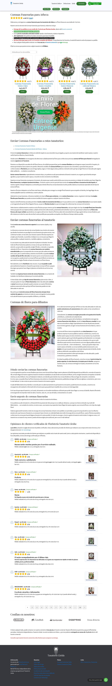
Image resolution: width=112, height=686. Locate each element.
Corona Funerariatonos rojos (23, 84)
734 (80, 607)
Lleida (73, 3)
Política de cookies (39, 666)
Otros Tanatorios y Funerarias (89, 662)
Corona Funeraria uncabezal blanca (89, 84)
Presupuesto (65, 9)
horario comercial (67, 29)
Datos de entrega (39, 664)
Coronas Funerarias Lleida (64, 662)
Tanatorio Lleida (18, 3)
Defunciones (67, 3)
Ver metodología (26, 430)
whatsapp (65, 42)
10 (70, 607)
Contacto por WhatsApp (41, 677)
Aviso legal (37, 662)
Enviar (23, 91)
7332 (30, 18)
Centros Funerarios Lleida (64, 664)
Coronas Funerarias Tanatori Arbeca (25, 146)
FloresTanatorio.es (24, 662)
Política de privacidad (40, 669)
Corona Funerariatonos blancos (67, 84)
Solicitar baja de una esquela (42, 675)
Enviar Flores (47, 9)
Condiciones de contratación (42, 671)
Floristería (81, 3)
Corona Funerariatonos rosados (45, 84)
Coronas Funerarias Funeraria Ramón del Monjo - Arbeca (31, 149)
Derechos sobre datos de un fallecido (44, 673)
